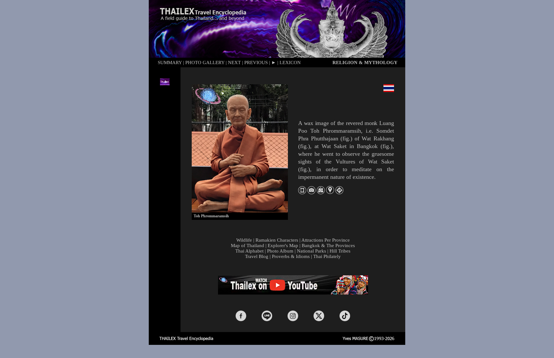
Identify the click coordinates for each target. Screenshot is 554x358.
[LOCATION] (330, 192)
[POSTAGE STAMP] (302, 192)
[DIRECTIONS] (339, 192)
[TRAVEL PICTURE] (311, 192)
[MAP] (321, 192)
